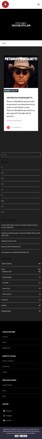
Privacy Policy (6, 366)
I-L (2, 190)
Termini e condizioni (8, 361)
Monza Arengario (7, 277)
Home (4, 43)
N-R (2, 201)
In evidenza (4, 300)
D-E (2, 178)
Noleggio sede (6, 348)
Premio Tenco (6, 288)
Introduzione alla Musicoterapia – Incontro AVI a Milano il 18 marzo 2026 (20, 233)
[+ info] (23, 436)
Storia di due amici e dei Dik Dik (9, 252)
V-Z (2, 212)
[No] (40, 433)
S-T (2, 206)
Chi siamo (5, 337)
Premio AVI (5, 283)
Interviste (3, 305)
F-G (2, 184)
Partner (4, 391)
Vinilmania (4, 241)
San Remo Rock (6, 294)
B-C (2, 173)
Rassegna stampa (6, 311)
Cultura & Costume (6, 264)
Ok (17, 436)
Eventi (3, 269)
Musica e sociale (5, 247)
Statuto (4, 342)
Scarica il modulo (7, 385)
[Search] (38, 155)
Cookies (4, 372)
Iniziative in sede (6, 271)
